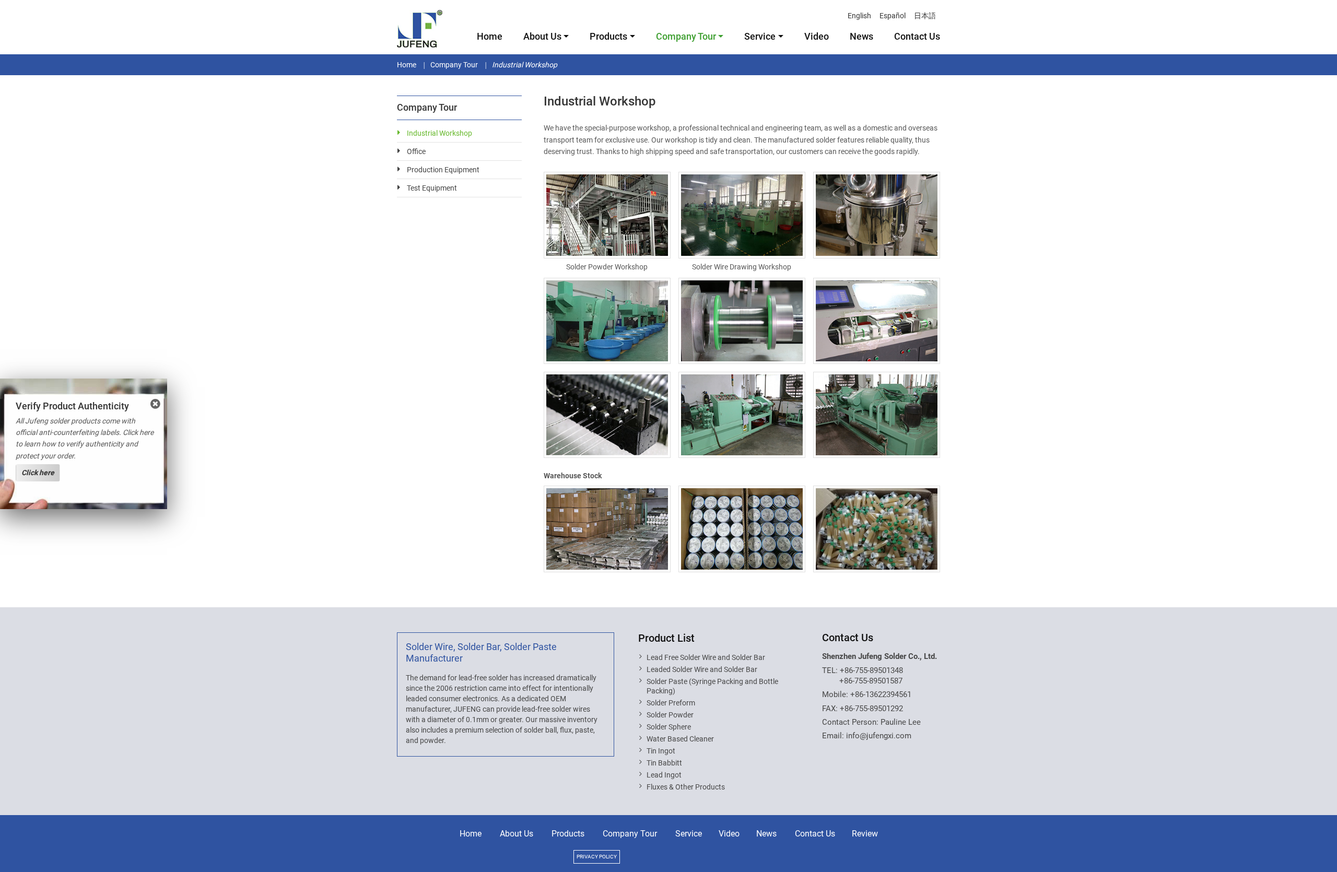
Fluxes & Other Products (686, 787)
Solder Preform (671, 703)
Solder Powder (670, 715)
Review (865, 834)
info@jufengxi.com (878, 735)
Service (688, 834)
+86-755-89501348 (871, 670)
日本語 (925, 15)
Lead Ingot (664, 775)
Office (416, 151)
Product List (666, 638)
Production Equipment (443, 170)
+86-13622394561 (880, 694)
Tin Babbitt (664, 763)
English (859, 15)
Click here (37, 472)
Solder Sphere (669, 727)
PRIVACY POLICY (597, 856)
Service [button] (760, 36)
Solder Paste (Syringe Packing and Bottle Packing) (712, 686)
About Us (516, 834)
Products (568, 834)
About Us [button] (542, 36)
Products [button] (608, 36)
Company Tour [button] (686, 36)
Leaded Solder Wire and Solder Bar (702, 669)
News (861, 36)
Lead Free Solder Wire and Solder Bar (706, 657)
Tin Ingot (661, 751)
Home (489, 36)
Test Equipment (432, 188)
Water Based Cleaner (680, 739)
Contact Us (917, 36)
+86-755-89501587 (870, 681)
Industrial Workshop (439, 133)
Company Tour (454, 65)
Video (816, 36)
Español (892, 15)
